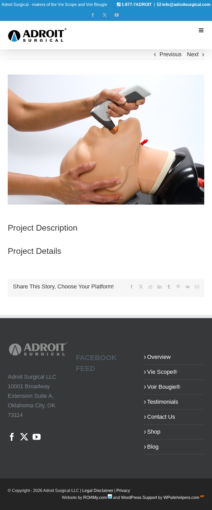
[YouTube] (37, 437)
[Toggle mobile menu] (201, 30)
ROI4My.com (95, 497)
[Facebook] (12, 437)
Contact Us (161, 417)
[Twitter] (24, 437)
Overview (159, 357)
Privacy (123, 490)
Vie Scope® (162, 372)
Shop (153, 431)
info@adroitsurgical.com (186, 4)
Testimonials (162, 402)
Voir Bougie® (163, 387)
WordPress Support (139, 497)
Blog (152, 446)
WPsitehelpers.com (181, 497)
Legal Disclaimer (97, 490)
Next (193, 54)
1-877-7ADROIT (137, 4)
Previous (170, 54)
